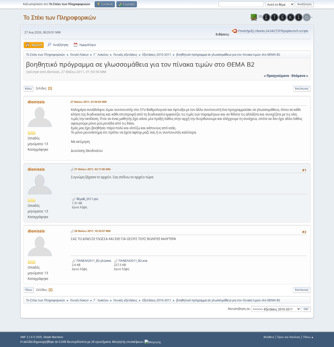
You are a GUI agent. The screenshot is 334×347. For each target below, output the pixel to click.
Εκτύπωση (301, 88)
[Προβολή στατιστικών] (153, 342)
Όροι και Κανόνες (288, 337)
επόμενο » (299, 76)
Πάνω (28, 290)
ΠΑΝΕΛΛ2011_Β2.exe (132, 261)
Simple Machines (53, 337)
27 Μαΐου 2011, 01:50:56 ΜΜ (88, 102)
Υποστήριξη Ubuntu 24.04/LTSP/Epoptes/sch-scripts (273, 31)
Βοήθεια (269, 337)
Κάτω (28, 88)
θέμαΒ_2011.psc (87, 199)
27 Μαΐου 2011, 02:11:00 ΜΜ (92, 169)
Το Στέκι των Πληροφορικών (59, 17)
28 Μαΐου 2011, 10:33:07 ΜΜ (92, 231)
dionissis (36, 102)
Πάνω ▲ (308, 337)
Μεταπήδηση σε (239, 309)
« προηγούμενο (276, 76)
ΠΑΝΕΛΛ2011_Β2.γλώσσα (93, 261)
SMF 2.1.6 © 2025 (31, 337)
